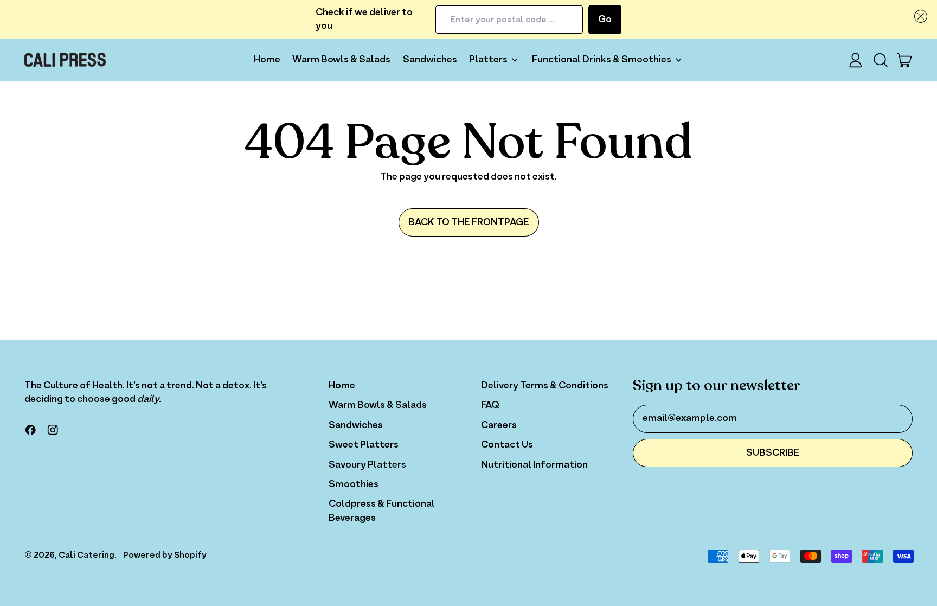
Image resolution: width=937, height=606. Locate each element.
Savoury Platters (367, 465)
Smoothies (353, 484)
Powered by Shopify (165, 555)
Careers (499, 425)
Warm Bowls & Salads (341, 60)
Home (267, 60)
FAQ (490, 405)
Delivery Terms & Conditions (544, 386)
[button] (918, 16)
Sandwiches (430, 60)
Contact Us (507, 445)
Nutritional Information (534, 465)
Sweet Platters (364, 445)
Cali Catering (86, 555)
